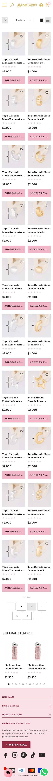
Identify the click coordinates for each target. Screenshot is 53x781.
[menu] (4, 5)
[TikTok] (33, 755)
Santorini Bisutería (30, 775)
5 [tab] (23, 684)
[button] (12, 5)
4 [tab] (19, 684)
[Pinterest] (23, 755)
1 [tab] (9, 684)
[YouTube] (42, 755)
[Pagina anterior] (11, 606)
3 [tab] (16, 684)
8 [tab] (33, 684)
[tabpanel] (14, 659)
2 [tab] (12, 684)
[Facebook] (5, 755)
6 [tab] (26, 684)
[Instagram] (14, 755)
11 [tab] (44, 684)
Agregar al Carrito (15, 80)
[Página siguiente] (37, 615)
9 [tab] (37, 684)
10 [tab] (40, 684)
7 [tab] (30, 684)
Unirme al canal (18, 745)
